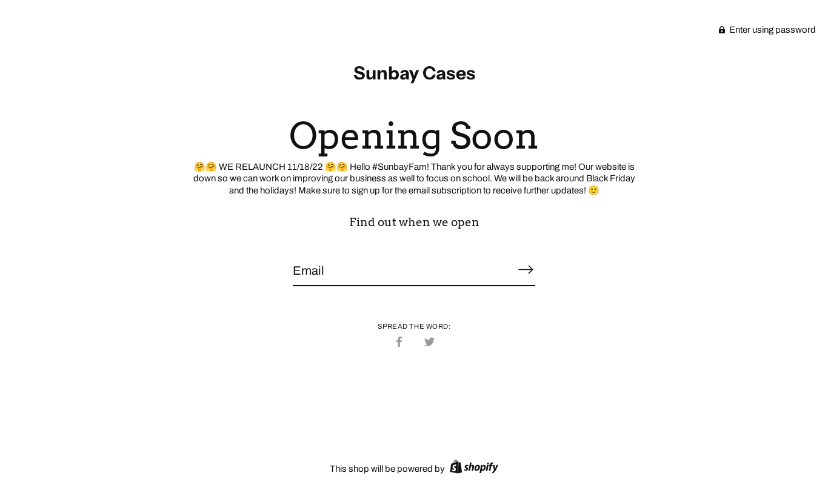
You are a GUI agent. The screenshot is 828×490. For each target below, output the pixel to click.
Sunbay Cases (414, 73)
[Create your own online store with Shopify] (472, 469)
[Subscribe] (525, 270)
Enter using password (771, 30)
